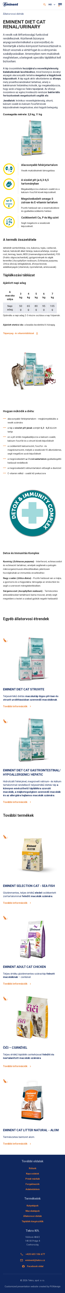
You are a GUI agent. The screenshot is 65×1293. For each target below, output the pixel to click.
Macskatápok (33, 1211)
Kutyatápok (32, 1205)
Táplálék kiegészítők (32, 1221)
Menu (59, 4)
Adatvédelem (33, 1189)
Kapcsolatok (32, 1173)
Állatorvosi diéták (32, 1216)
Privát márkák (32, 1178)
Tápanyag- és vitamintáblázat (18, 333)
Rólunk (32, 1168)
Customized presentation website (21, 1286)
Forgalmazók (32, 1184)
